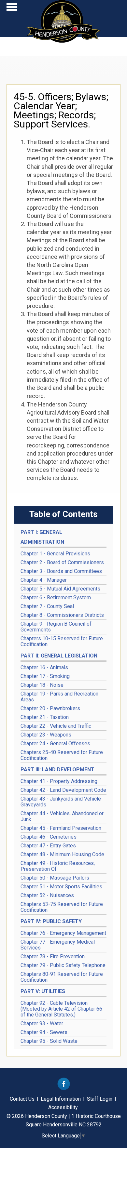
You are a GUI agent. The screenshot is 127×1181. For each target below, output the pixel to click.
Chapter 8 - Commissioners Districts (62, 615)
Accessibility (63, 1107)
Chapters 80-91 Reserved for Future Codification (62, 977)
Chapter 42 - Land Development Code (63, 790)
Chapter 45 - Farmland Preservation (61, 828)
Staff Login (99, 1099)
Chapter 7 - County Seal (47, 606)
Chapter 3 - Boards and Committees (61, 571)
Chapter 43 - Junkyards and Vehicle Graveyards (61, 802)
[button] (12, 8)
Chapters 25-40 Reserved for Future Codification (62, 755)
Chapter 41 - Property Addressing (59, 781)
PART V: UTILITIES (43, 991)
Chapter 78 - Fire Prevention (53, 956)
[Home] (63, 40)
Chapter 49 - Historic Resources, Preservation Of (58, 866)
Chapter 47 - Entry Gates (48, 846)
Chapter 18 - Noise (42, 685)
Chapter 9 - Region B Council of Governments (56, 627)
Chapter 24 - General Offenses (55, 743)
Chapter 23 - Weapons (46, 735)
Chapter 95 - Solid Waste (49, 1041)
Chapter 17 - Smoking (45, 676)
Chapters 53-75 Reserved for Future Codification (62, 907)
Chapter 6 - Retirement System (56, 597)
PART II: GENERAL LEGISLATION (59, 656)
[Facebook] (63, 1088)
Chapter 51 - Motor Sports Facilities (61, 886)
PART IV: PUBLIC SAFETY (51, 921)
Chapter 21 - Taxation (45, 717)
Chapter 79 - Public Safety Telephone (63, 965)
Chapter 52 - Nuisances (47, 895)
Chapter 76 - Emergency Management (63, 933)
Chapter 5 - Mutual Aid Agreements (60, 589)
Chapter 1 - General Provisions (55, 554)
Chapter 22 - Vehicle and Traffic (56, 726)
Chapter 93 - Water (42, 1023)
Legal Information (61, 1099)
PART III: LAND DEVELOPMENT (57, 769)
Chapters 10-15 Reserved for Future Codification (62, 641)
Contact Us (22, 1099)
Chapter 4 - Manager (44, 580)
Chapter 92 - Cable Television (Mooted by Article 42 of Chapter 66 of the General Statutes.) (61, 1009)
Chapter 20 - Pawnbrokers (50, 708)
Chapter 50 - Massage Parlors (55, 878)
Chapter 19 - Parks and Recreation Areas (59, 697)
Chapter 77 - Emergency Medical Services (58, 945)
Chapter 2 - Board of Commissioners (62, 562)
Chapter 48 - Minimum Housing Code (62, 854)
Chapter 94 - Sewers (44, 1032)
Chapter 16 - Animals (44, 667)
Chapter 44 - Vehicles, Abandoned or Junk (62, 816)
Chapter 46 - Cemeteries (49, 837)
